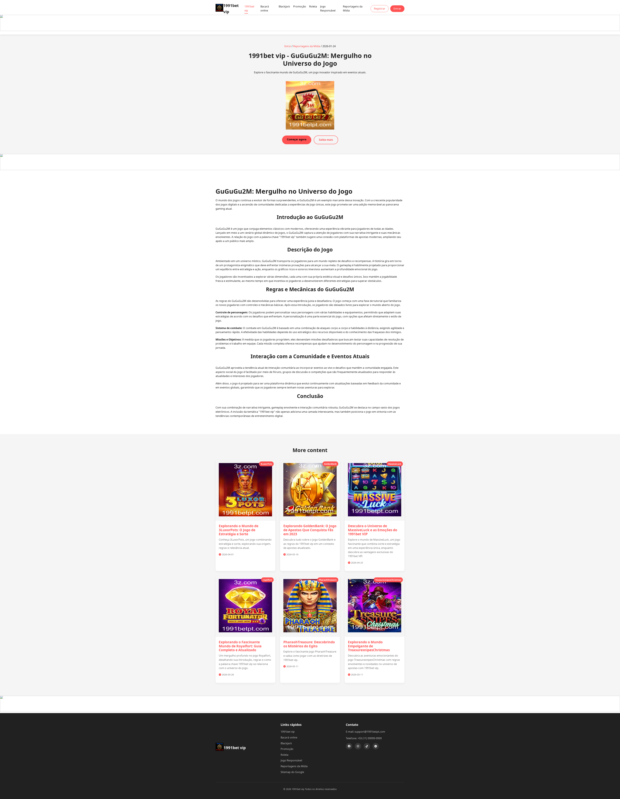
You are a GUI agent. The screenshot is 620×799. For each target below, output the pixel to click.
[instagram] (358, 746)
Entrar (397, 8)
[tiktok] (367, 746)
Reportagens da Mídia (352, 8)
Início (287, 46)
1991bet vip (249, 8)
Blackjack (284, 6)
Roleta (313, 6)
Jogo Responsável (328, 8)
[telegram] (375, 746)
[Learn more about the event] (310, 30)
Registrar (379, 8)
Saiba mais (326, 139)
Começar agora (296, 139)
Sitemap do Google (292, 772)
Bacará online (264, 8)
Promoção (299, 6)
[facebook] (349, 746)
